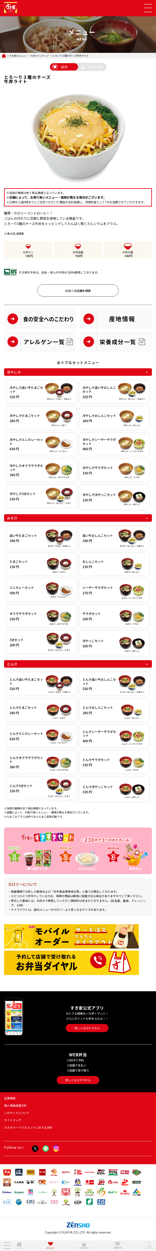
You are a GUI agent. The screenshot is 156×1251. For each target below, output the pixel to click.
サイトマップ (12, 1120)
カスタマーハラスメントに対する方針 (28, 1127)
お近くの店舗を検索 (78, 291)
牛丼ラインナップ (40, 56)
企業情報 (9, 1098)
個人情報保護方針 (15, 1105)
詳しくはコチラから (87, 1028)
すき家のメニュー (18, 56)
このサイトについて (17, 1113)
